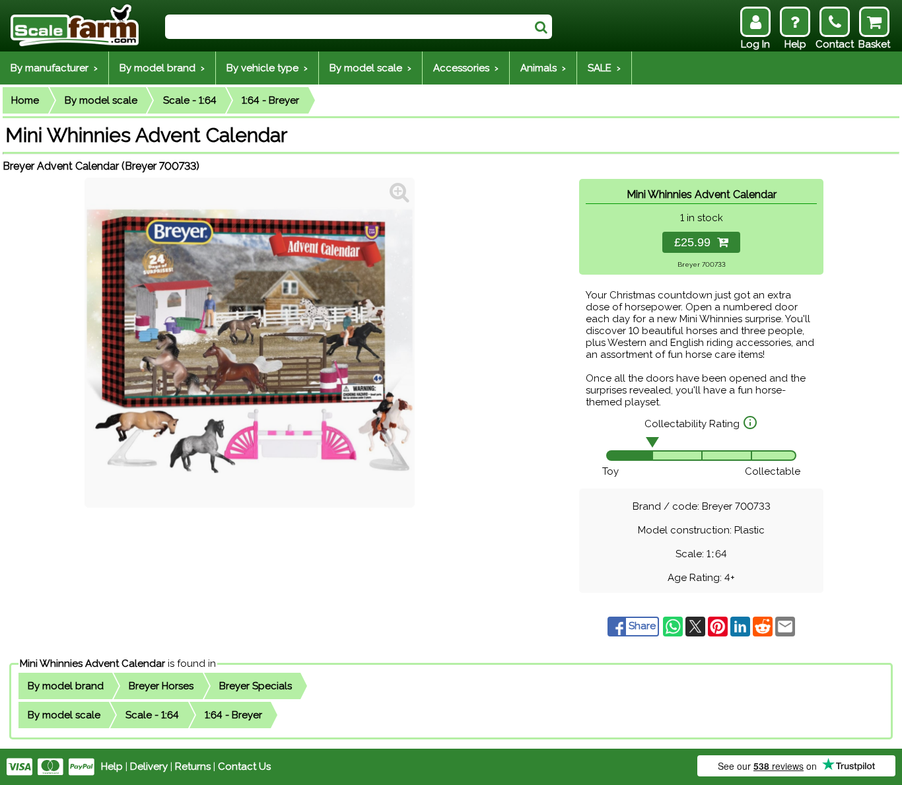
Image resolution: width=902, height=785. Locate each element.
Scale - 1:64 (190, 100)
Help (112, 766)
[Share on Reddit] (764, 626)
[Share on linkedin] (741, 626)
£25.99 (695, 242)
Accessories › (466, 68)
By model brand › (162, 68)
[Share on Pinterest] (719, 626)
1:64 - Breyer (270, 100)
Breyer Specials (255, 686)
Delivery (149, 766)
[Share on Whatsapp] (674, 626)
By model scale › (370, 68)
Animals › (543, 68)
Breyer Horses (161, 686)
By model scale (101, 100)
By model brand (66, 686)
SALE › (604, 68)
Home (25, 100)
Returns (193, 766)
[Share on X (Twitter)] (696, 626)
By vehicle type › (267, 68)
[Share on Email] (785, 626)
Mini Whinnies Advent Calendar (92, 663)
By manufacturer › (54, 68)
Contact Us (244, 766)
